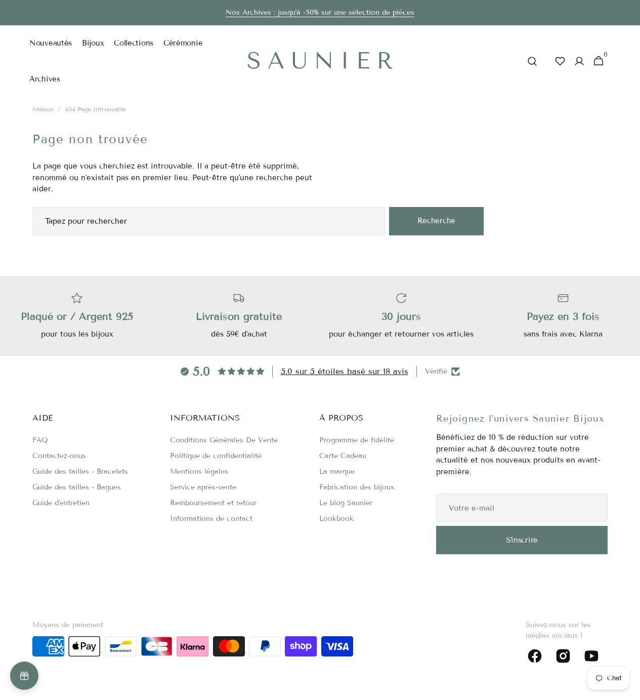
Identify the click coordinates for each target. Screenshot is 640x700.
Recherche (436, 220)
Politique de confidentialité (216, 455)
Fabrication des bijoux (356, 487)
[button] (532, 61)
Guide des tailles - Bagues (76, 487)
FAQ (40, 440)
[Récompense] (24, 676)
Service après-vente (203, 487)
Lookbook (336, 518)
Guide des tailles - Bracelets (80, 471)
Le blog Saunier (345, 503)
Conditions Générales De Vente (224, 440)
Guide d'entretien (61, 503)
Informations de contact (211, 518)
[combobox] (208, 221)
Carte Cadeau (342, 455)
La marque (337, 471)
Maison (43, 109)
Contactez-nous (59, 455)
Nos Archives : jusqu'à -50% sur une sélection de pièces (320, 12)
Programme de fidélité (356, 440)
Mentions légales (199, 471)
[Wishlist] (560, 61)
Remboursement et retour (213, 503)
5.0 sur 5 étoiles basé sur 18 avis (344, 371)
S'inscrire (522, 540)
